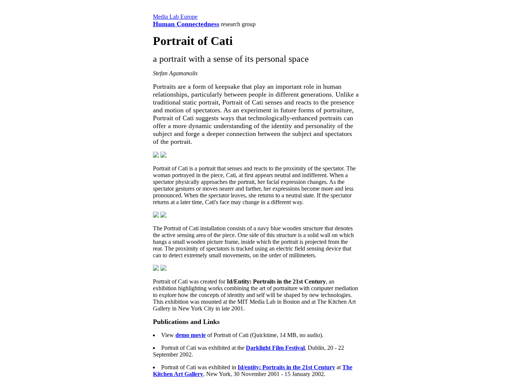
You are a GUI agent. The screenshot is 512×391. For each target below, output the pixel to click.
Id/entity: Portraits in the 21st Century (286, 367)
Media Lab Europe (175, 16)
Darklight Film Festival (275, 348)
